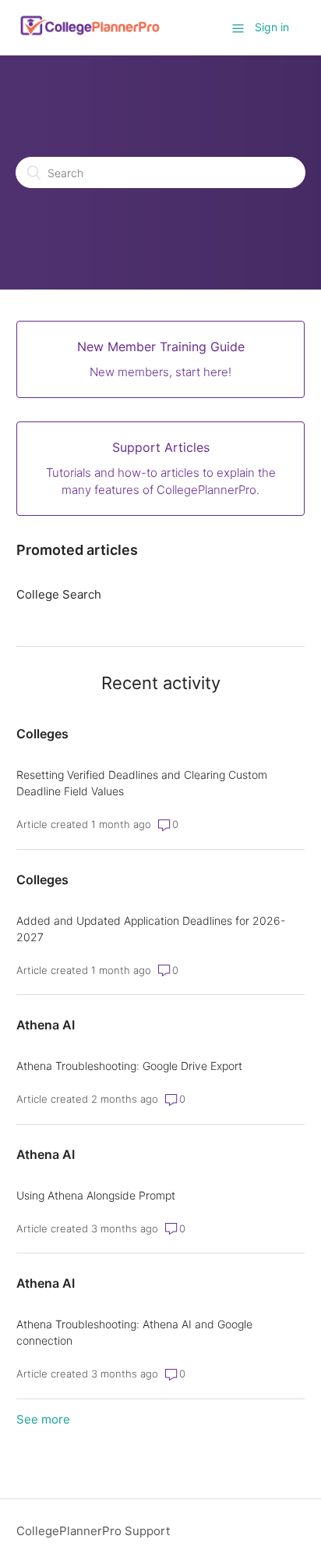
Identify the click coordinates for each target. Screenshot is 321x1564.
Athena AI (45, 1025)
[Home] (90, 35)
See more (43, 1419)
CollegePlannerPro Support (93, 1530)
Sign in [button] (272, 27)
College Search (58, 594)
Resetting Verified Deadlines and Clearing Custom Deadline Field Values (141, 783)
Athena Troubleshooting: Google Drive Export (129, 1065)
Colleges (42, 733)
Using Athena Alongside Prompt (95, 1195)
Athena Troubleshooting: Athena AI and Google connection (134, 1332)
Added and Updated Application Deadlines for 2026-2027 (150, 929)
